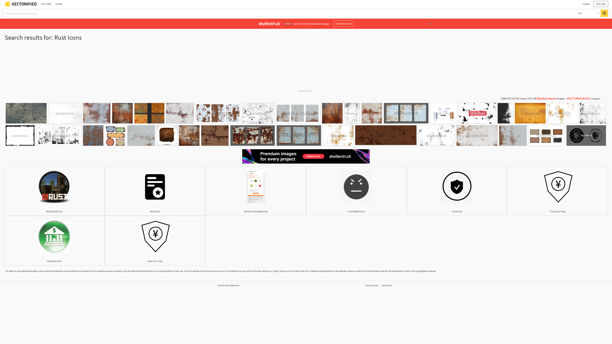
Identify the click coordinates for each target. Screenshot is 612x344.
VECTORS (46, 4)
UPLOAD (600, 4)
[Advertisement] (306, 66)
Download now (343, 23)
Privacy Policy (372, 285)
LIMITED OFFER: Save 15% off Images (533, 98)
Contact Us (387, 285)
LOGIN (586, 4)
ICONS (58, 4)
